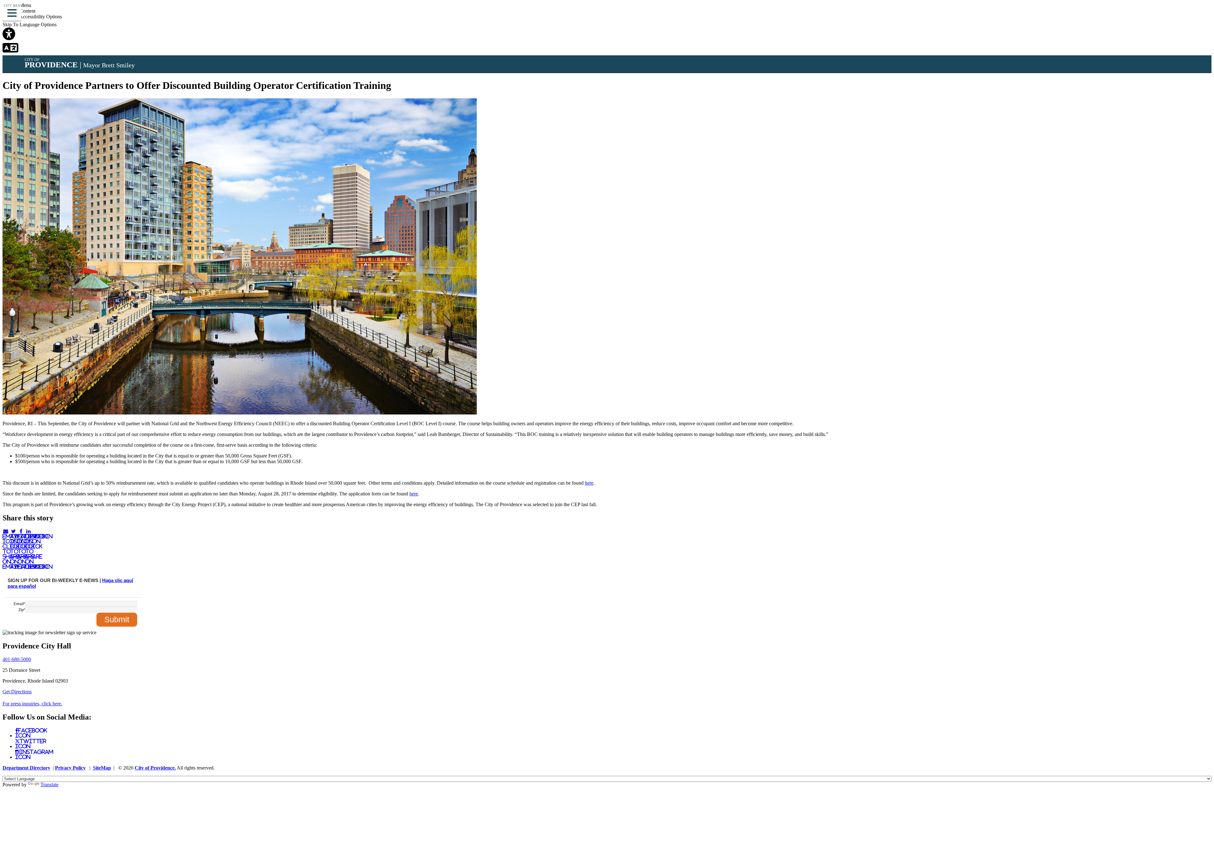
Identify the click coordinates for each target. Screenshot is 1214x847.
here (589, 483)
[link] (607, 34)
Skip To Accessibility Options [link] (32, 16)
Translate (49, 784)
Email (19, 604)
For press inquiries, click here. (32, 703)
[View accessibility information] (1200, 14)
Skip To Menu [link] (17, 5)
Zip (21, 610)
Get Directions (17, 691)
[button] (12, 12)
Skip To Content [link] (19, 11)
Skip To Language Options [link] (30, 24)
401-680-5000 (17, 659)
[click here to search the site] (1187, 14)
